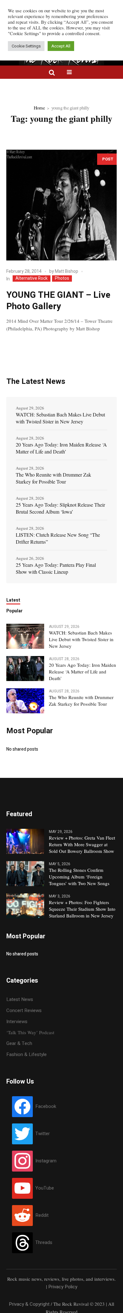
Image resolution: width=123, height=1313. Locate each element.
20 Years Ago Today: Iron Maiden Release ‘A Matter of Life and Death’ (61, 448)
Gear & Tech (19, 1043)
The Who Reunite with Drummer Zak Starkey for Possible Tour (53, 478)
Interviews (16, 1021)
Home (39, 107)
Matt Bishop (66, 271)
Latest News (19, 999)
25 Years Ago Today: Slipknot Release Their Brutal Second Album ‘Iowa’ (60, 508)
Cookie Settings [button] (26, 46)
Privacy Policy (62, 1286)
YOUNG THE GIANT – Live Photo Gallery (58, 301)
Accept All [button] (60, 46)
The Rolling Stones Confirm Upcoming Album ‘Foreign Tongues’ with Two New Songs (79, 876)
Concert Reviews (24, 1010)
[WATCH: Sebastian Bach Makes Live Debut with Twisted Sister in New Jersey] (25, 635)
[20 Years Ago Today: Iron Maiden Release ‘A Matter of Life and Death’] (25, 668)
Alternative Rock (31, 278)
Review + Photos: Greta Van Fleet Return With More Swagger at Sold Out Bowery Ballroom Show (82, 844)
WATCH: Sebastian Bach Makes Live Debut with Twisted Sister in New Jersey (60, 418)
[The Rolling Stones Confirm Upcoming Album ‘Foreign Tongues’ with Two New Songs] (25, 873)
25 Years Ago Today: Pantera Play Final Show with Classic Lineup (56, 568)
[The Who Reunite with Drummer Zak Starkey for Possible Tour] (25, 700)
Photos (62, 278)
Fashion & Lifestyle (26, 1054)
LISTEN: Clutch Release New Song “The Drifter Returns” (58, 538)
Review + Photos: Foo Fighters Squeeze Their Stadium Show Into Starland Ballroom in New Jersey (82, 909)
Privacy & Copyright (29, 1304)
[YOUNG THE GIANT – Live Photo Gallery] (61, 205)
